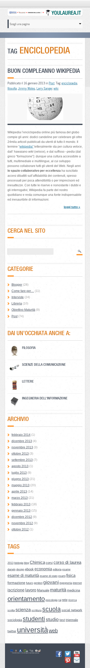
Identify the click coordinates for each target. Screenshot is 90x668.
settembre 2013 (22, 460)
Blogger (17, 284)
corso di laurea (67, 562)
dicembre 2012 (22, 517)
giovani (51, 582)
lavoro (30, 590)
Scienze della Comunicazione (44, 364)
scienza (23, 609)
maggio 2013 (21, 485)
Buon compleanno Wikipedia (44, 70)
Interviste (18, 297)
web (53, 630)
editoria (57, 569)
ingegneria (66, 582)
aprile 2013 (19, 491)
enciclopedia (69, 83)
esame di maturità (23, 575)
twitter (12, 631)
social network (72, 610)
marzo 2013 (20, 498)
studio (52, 619)
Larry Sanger (44, 88)
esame (66, 569)
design (20, 569)
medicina (73, 590)
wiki (56, 88)
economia (43, 569)
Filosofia (29, 347)
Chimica (37, 562)
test (62, 620)
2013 (11, 562)
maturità (58, 589)
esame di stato (49, 575)
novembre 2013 (22, 447)
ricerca (72, 599)
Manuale (43, 590)
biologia (18, 562)
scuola (51, 609)
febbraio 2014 (21, 435)
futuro (29, 582)
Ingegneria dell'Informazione (45, 398)
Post (51, 83)
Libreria (17, 303)
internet (77, 582)
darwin (12, 569)
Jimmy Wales (26, 88)
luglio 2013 (19, 472)
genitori (38, 582)
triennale (72, 620)
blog (26, 562)
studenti (34, 619)
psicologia (52, 599)
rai (59, 599)
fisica (71, 575)
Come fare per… (23, 291)
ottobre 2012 (20, 529)
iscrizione (16, 590)
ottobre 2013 (20, 453)
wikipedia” (27, 146)
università (32, 630)
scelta (11, 610)
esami (62, 575)
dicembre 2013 (22, 441)
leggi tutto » (72, 207)
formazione (16, 583)
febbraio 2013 (21, 504)
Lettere (28, 381)
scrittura (37, 610)
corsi (49, 563)
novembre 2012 (22, 523)
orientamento (26, 598)
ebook (29, 569)
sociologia (15, 620)
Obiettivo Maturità (23, 310)
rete (65, 600)
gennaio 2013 (21, 510)
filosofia (12, 88)
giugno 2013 (20, 479)
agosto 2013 (20, 466)
